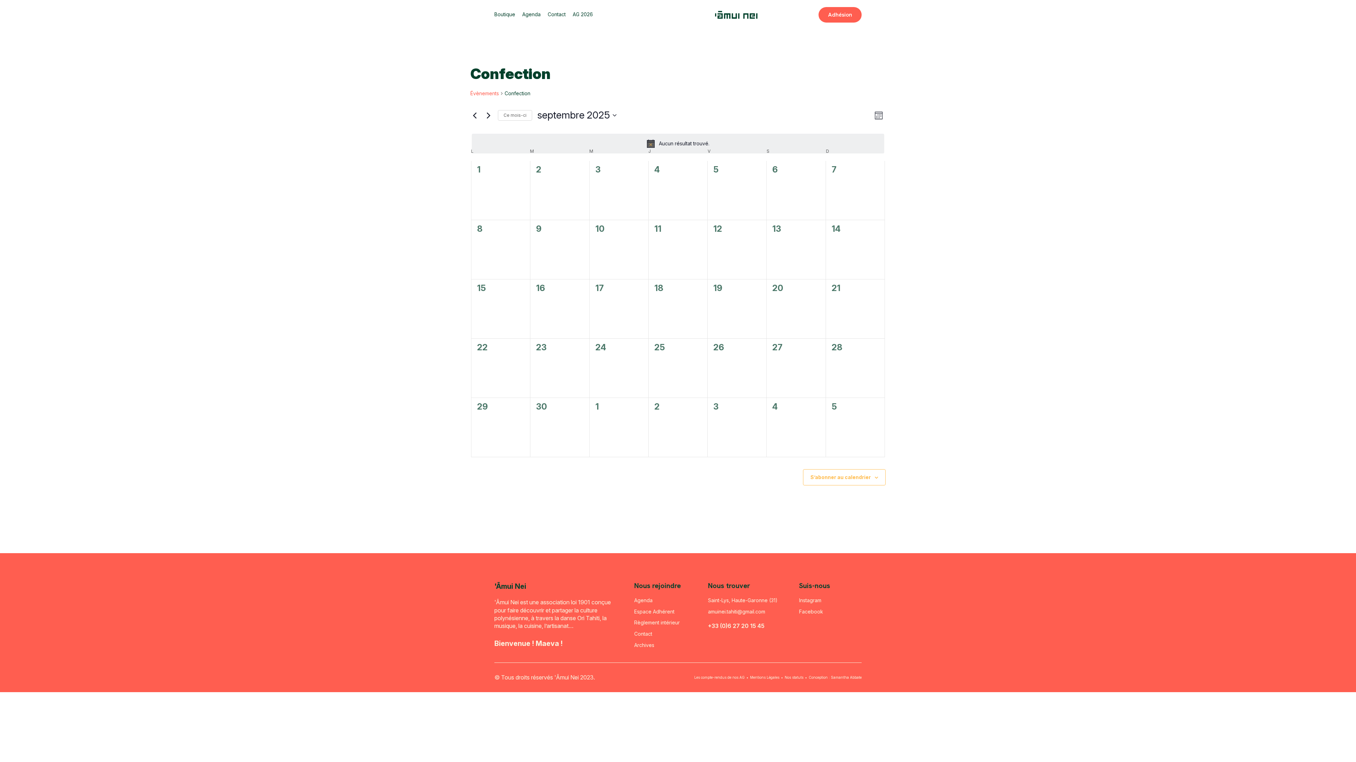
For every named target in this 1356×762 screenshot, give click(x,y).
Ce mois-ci (515, 115)
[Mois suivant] (488, 115)
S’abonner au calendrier (840, 477)
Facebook (811, 612)
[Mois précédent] (474, 115)
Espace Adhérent (654, 612)
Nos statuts (794, 677)
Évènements (484, 93)
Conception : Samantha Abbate (835, 677)
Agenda (531, 14)
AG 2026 (583, 14)
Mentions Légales (764, 677)
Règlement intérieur (657, 622)
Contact (557, 14)
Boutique (504, 14)
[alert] (678, 143)
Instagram (810, 600)
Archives (644, 645)
